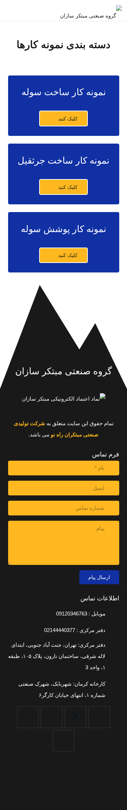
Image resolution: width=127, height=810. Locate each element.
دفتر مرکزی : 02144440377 (74, 630)
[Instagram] (28, 717)
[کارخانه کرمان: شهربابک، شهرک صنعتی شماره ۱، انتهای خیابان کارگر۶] (112, 689)
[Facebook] (99, 717)
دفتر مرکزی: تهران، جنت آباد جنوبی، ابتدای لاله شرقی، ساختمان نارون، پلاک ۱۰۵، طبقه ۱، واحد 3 (56, 656)
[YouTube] (52, 717)
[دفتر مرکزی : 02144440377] (112, 630)
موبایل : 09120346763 (80, 614)
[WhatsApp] (64, 741)
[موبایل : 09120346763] (112, 614)
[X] (76, 717)
